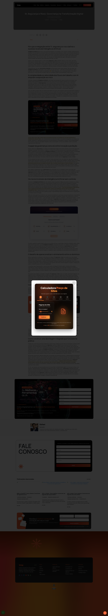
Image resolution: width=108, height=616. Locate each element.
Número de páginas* (43, 309)
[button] (73, 282)
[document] (54, 308)
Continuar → (44, 317)
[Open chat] (105, 613)
